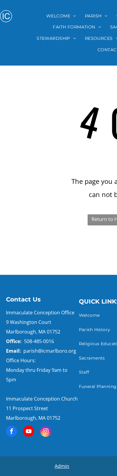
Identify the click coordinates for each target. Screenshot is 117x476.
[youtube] (28, 432)
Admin (62, 466)
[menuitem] (61, 16)
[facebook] (11, 432)
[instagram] (45, 432)
